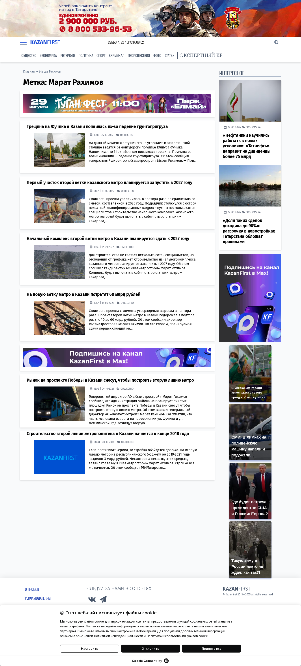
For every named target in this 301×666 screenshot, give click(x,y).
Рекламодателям (38, 598)
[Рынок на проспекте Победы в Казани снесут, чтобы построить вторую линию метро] (59, 403)
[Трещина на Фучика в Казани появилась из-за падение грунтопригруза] (59, 150)
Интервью (67, 55)
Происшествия (139, 55)
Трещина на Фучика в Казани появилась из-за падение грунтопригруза (97, 126)
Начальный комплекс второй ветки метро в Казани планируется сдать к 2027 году (108, 238)
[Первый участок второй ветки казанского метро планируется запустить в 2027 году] (59, 206)
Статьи (170, 55)
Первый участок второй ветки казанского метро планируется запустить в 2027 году (109, 182)
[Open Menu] (23, 42)
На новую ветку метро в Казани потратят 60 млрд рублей (83, 294)
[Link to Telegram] (103, 600)
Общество (28, 55)
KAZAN (45, 42)
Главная (29, 71)
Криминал (116, 55)
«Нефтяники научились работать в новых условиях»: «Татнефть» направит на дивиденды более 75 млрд (247, 146)
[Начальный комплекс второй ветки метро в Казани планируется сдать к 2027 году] (59, 262)
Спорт (101, 55)
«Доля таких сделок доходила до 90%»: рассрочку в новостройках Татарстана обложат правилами (249, 231)
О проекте (32, 589)
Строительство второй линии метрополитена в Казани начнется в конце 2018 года (108, 433)
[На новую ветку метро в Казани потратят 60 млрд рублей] (59, 318)
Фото (157, 55)
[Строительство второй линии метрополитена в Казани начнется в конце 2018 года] (59, 457)
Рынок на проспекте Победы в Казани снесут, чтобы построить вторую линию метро (110, 380)
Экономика (48, 55)
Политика (85, 55)
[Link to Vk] (92, 600)
